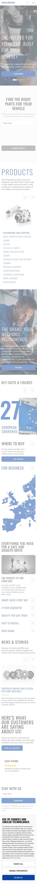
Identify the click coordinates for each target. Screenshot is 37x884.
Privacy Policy (16, 858)
